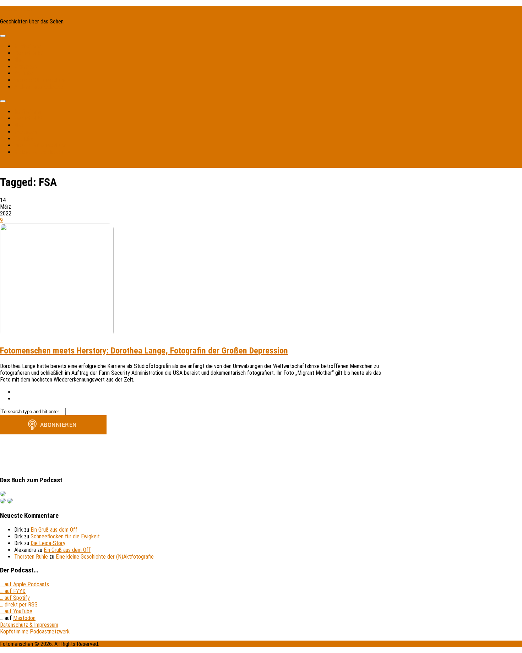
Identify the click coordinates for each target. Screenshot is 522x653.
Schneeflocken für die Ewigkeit (65, 536)
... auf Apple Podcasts (24, 584)
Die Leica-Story (48, 543)
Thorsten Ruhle (31, 556)
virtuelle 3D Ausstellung (40, 80)
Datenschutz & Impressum (29, 624)
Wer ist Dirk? (28, 53)
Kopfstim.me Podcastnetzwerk (35, 631)
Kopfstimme (28, 46)
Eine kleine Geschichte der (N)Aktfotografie (105, 556)
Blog (19, 59)
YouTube (23, 73)
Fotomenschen (16, 9)
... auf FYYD (13, 591)
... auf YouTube (16, 611)
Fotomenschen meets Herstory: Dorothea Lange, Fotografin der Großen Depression (144, 351)
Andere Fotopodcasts (38, 86)
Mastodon (25, 66)
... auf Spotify (15, 597)
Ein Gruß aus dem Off (54, 529)
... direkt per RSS (19, 604)
